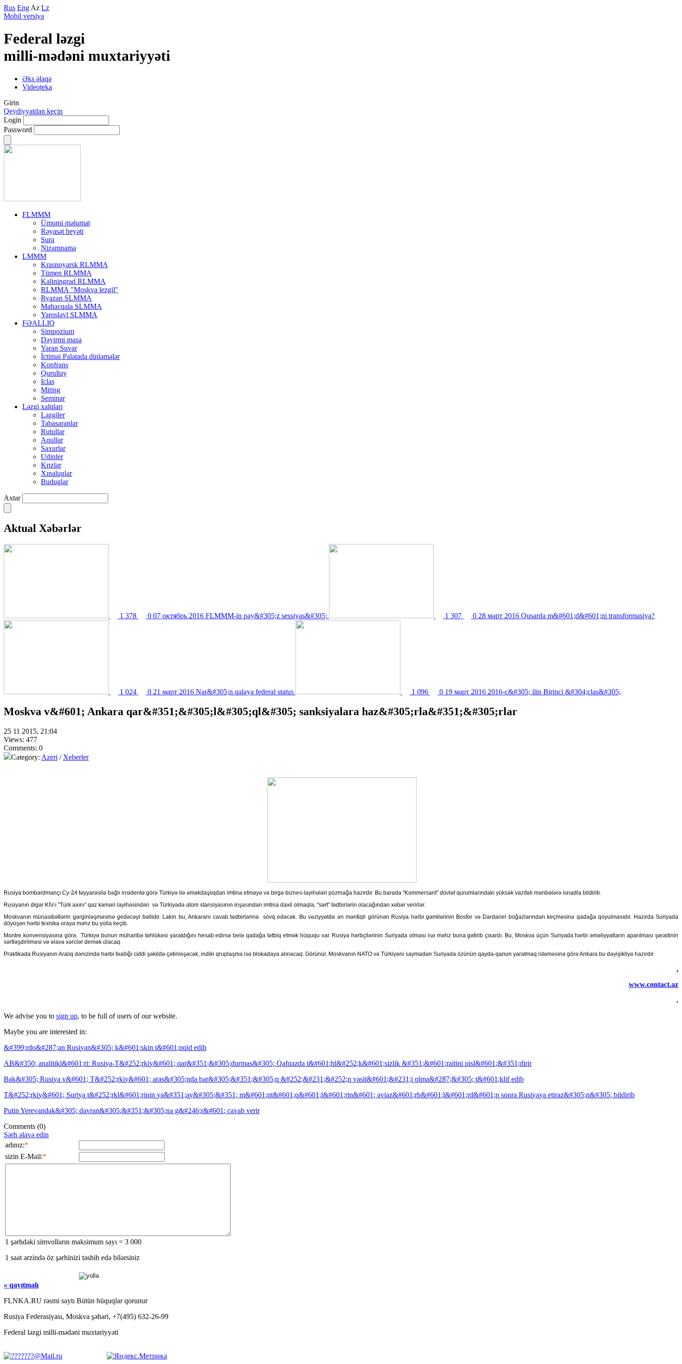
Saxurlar (53, 448)
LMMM (34, 256)
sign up (66, 1016)
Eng (23, 8)
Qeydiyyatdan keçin (33, 111)
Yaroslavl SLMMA (69, 315)
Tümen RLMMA (66, 273)
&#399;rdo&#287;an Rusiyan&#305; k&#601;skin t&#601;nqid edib (105, 1047)
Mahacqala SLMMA (71, 306)
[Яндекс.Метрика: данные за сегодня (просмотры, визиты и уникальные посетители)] (137, 1356)
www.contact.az (653, 984)
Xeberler (76, 757)
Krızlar (51, 465)
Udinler (52, 457)
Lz (45, 8)
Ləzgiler (53, 415)
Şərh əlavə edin (26, 1135)
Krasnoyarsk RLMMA (74, 265)
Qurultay (54, 373)
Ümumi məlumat (65, 223)
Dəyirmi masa (61, 340)
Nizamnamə (58, 248)
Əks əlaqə (36, 79)
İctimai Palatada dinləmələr (80, 356)
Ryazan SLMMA (66, 298)
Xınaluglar (56, 473)
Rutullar (52, 431)
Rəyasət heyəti (62, 231)
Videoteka (37, 87)
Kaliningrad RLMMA (73, 281)
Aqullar (52, 440)
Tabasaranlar (59, 423)
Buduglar (54, 482)
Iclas (47, 381)
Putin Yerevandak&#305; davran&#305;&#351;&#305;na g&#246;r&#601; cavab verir (132, 1110)
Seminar (53, 398)
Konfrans (54, 365)
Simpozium (57, 331)
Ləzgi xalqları (42, 406)
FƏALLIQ (38, 323)
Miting (50, 390)
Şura (47, 239)
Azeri (49, 757)
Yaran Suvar (59, 348)
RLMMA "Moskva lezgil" (79, 290)
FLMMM (36, 214)
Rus (9, 8)
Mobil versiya (24, 16)
